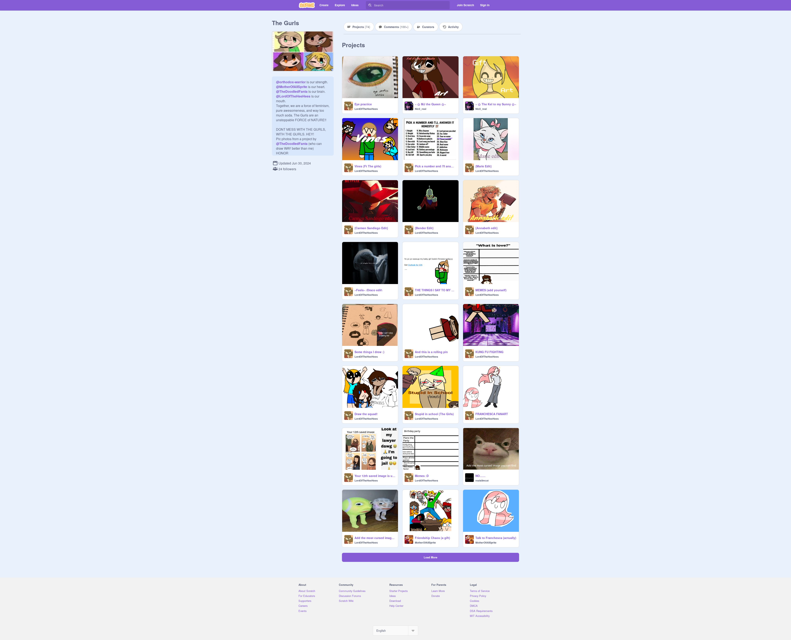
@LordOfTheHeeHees (293, 96)
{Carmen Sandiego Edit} (371, 228)
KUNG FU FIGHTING (489, 352)
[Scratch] (306, 5)
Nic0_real (420, 109)
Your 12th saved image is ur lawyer (375, 476)
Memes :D (422, 476)
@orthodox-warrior (291, 82)
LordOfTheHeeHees (366, 109)
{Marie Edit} (483, 166)
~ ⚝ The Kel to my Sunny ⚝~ (495, 104)
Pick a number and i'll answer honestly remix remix (435, 166)
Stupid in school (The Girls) (434, 414)
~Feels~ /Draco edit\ (368, 290)
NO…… (480, 476)
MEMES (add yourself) (491, 290)
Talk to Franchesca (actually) (495, 538)
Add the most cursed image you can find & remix (375, 538)
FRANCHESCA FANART (491, 414)
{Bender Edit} (424, 228)
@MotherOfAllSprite (291, 86)
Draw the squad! (366, 414)
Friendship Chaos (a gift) (432, 538)
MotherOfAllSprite (425, 542)
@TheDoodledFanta (292, 91)
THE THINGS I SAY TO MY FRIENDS (435, 290)
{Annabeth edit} (486, 228)
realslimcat (482, 480)
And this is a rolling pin (431, 352)
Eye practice (363, 104)
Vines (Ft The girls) (368, 166)
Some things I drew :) (369, 352)
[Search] (370, 5)
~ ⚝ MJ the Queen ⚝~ (430, 104)
